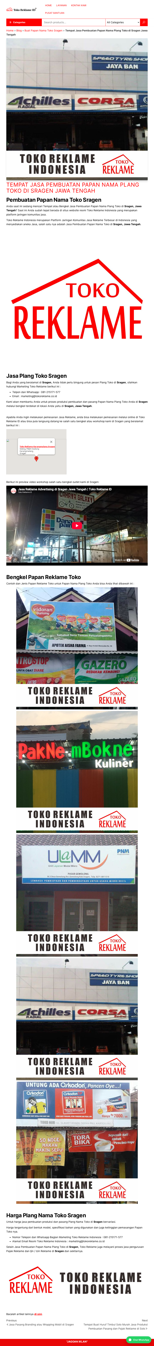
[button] (36, 459)
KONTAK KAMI (78, 5)
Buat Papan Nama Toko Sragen (43, 30)
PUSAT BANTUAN (54, 12)
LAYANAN (61, 5)
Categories (19, 22)
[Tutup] (51, 441)
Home (10, 30)
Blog (19, 30)
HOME (48, 5)
